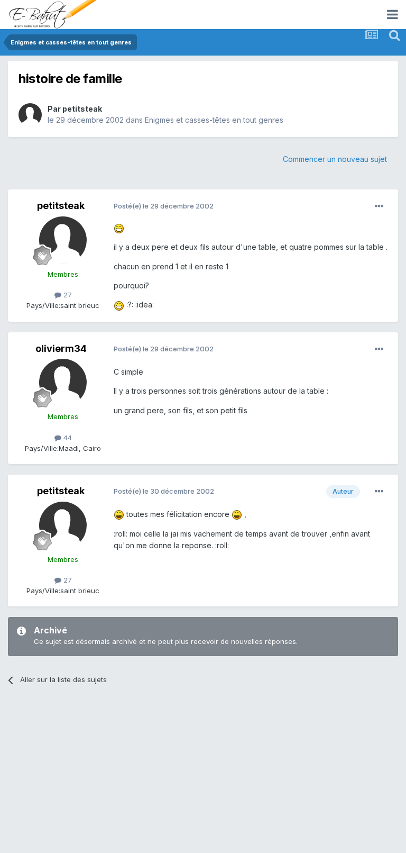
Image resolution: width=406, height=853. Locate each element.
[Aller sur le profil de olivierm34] (63, 382)
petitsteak (82, 108)
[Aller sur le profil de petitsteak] (30, 114)
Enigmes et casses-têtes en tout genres (214, 119)
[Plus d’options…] (379, 206)
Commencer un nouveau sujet (335, 159)
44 (66, 437)
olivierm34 (61, 348)
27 (66, 295)
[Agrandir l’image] (119, 227)
